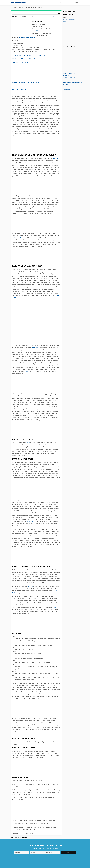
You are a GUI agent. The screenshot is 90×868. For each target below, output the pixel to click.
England (55, 158)
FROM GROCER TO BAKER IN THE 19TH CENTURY (28, 55)
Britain (28, 442)
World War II (35, 347)
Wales (54, 607)
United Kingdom (37, 31)
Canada (27, 371)
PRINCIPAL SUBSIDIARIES (20, 86)
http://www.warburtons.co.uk (27, 37)
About (69, 19)
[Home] (18, 2)
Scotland (30, 586)
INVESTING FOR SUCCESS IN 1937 (23, 59)
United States (30, 521)
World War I (17, 238)
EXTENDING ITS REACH (20, 62)
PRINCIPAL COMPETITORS (20, 89)
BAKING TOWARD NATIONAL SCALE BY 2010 (26, 82)
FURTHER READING (18, 93)
